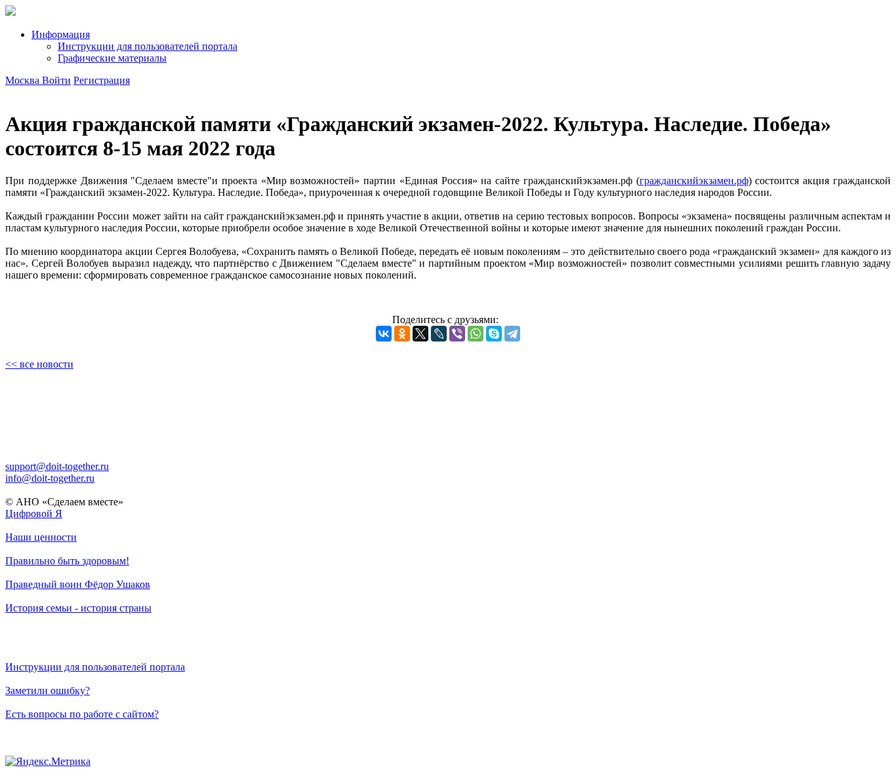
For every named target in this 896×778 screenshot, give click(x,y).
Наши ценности (41, 537)
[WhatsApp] (475, 333)
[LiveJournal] (439, 333)
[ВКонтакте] (384, 333)
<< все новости (39, 364)
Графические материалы (112, 58)
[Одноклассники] (402, 333)
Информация (60, 34)
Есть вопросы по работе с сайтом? (82, 714)
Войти (56, 80)
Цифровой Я (33, 513)
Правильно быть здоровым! (67, 560)
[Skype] (494, 333)
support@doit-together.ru (57, 466)
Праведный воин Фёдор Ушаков (77, 584)
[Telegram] (512, 333)
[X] (420, 333)
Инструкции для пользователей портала (147, 46)
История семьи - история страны (78, 607)
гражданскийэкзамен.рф (694, 180)
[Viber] (457, 333)
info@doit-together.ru (49, 478)
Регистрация (101, 80)
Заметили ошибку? (47, 690)
